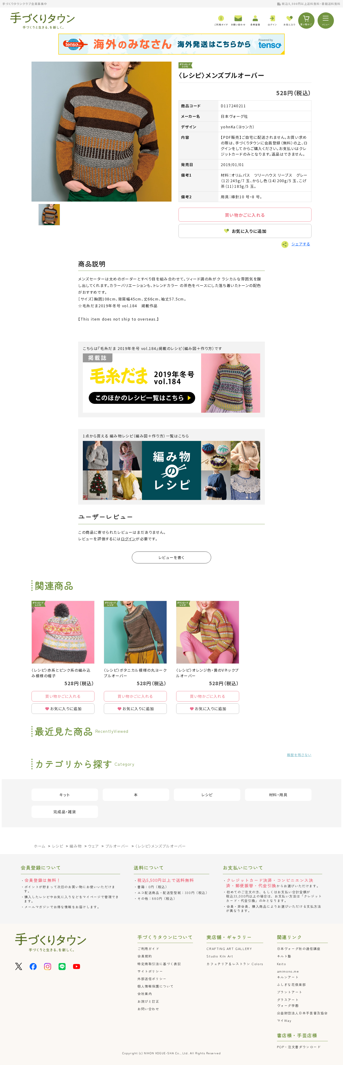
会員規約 (144, 956)
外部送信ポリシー (152, 978)
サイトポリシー (150, 971)
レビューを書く (171, 557)
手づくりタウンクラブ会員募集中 (24, 4)
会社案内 (144, 993)
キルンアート (288, 977)
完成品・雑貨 (64, 811)
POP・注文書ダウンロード (299, 1046)
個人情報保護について (155, 986)
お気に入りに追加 (249, 231)
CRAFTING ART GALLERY (229, 948)
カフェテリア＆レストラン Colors (234, 963)
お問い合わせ (148, 1008)
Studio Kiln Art (219, 956)
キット (65, 794)
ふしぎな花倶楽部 (291, 984)
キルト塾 (284, 956)
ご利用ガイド (148, 948)
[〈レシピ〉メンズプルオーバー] (102, 132)
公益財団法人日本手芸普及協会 (302, 1013)
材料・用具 (278, 794)
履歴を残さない (299, 754)
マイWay (284, 1020)
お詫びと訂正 (148, 1001)
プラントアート (289, 992)
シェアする (300, 244)
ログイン (128, 538)
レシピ (207, 794)
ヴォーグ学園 (288, 1005)
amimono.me (288, 971)
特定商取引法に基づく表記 (159, 963)
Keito (281, 963)
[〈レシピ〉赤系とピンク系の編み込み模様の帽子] (63, 632)
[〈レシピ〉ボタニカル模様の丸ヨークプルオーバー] (135, 632)
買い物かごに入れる (245, 215)
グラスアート (288, 999)
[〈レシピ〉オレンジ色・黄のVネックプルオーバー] (207, 632)
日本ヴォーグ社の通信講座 (299, 948)
